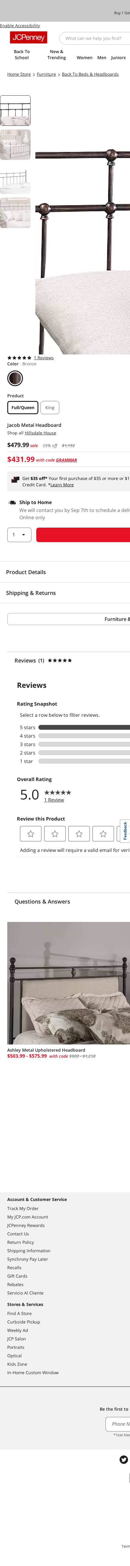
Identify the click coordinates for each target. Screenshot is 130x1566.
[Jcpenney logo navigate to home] (28, 37)
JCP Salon (16, 1339)
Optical (14, 1355)
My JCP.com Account (27, 1217)
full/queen (22, 407)
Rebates (15, 1284)
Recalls (14, 1267)
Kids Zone (17, 1364)
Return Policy (20, 1242)
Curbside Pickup (23, 1322)
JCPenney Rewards (26, 1225)
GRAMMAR (66, 460)
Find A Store (19, 1313)
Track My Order (23, 1208)
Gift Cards (17, 1276)
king (49, 407)
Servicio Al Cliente (25, 1293)
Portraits (15, 1347)
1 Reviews (44, 358)
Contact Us (18, 1234)
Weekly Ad (17, 1330)
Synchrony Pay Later (27, 1259)
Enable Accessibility (20, 25)
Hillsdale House (40, 433)
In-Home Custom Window (33, 1372)
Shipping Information (28, 1250)
